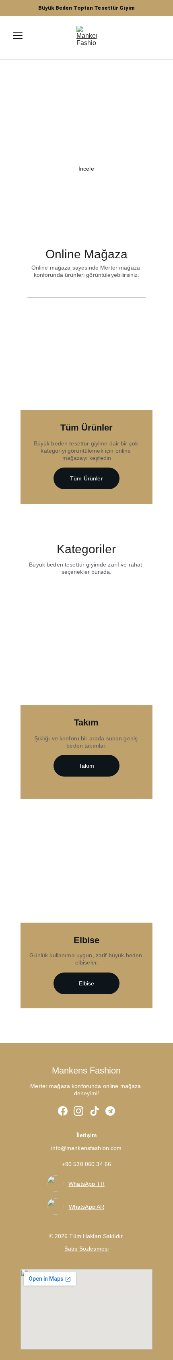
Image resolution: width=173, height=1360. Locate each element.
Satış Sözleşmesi (86, 1248)
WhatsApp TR (86, 1184)
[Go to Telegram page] (110, 1111)
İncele (86, 168)
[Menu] (18, 35)
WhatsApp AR (87, 1206)
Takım (87, 765)
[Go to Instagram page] (78, 1111)
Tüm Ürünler (86, 478)
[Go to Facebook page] (63, 1111)
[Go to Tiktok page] (94, 1111)
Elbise (87, 983)
